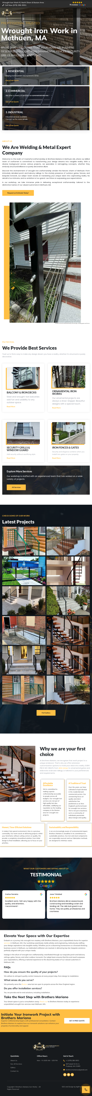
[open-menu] (88, 13)
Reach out (44, 1001)
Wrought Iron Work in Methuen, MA (39, 34)
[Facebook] (68, 1074)
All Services (16, 487)
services (7, 943)
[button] (77, 3)
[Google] (64, 1074)
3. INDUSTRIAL (14, 112)
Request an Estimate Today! (18, 193)
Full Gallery (46, 713)
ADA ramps (63, 768)
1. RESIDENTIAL (15, 71)
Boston (24, 984)
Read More (11, 406)
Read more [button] (9, 915)
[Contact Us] (86, 1089)
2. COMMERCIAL (15, 90)
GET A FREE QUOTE (77, 1021)
